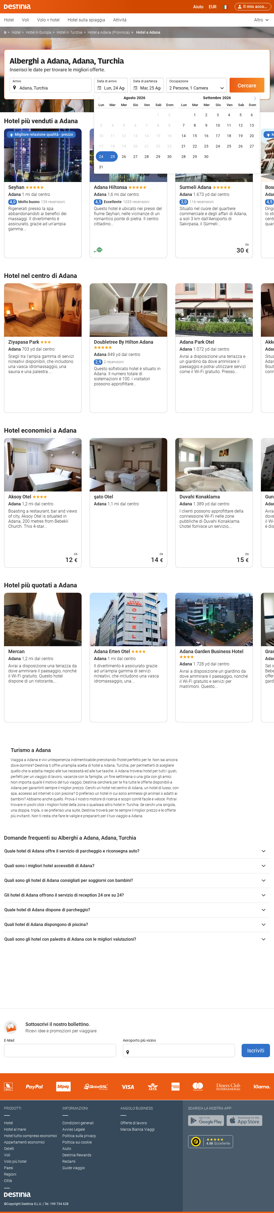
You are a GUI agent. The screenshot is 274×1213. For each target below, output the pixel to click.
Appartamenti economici (24, 1142)
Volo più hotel (15, 1161)
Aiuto (66, 1148)
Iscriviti (255, 1050)
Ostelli (9, 1148)
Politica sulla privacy (79, 1136)
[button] (212, 6)
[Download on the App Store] (246, 1122)
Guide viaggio (73, 1168)
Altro (259, 19)
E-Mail (9, 1040)
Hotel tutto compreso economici (30, 1136)
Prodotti (12, 1108)
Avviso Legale (73, 1129)
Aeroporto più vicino (139, 1040)
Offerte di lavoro (133, 1123)
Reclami (68, 1161)
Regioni (10, 1174)
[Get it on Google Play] (207, 1122)
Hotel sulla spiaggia (86, 19)
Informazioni (75, 1108)
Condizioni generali (78, 1123)
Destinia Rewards (76, 1155)
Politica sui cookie (77, 1142)
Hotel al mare (15, 1129)
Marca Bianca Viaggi (137, 1129)
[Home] (5, 32)
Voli (25, 19)
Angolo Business (136, 1108)
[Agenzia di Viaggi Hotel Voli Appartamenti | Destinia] (17, 6)
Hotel (9, 19)
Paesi (8, 1168)
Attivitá (120, 19)
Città (8, 1181)
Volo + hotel (48, 19)
